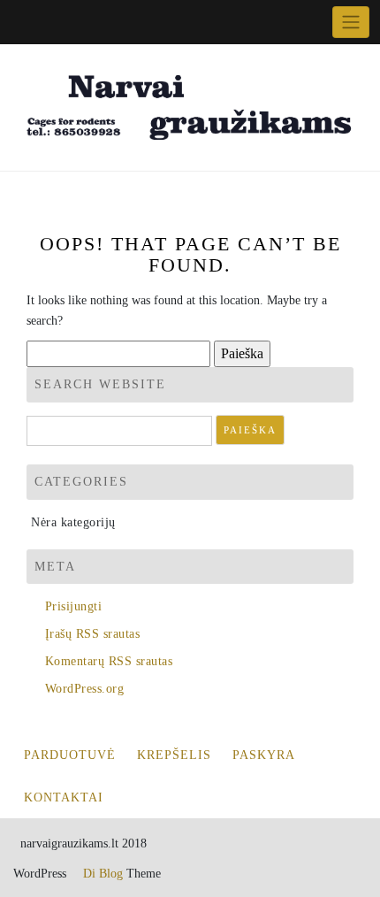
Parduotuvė (70, 755)
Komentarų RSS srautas (108, 661)
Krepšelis (174, 755)
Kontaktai (63, 797)
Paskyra (263, 755)
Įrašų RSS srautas (92, 633)
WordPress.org (84, 688)
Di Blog (101, 873)
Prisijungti (73, 606)
